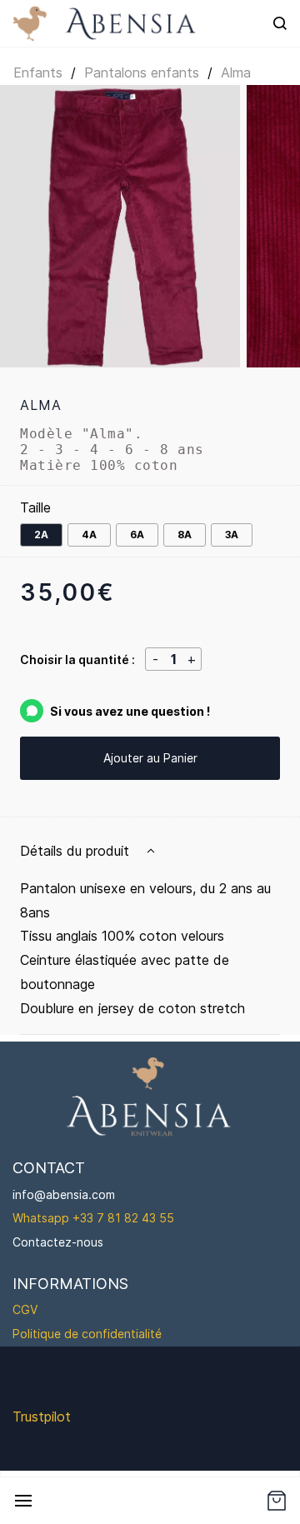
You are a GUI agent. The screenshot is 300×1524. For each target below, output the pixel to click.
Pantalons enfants (141, 72)
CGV (25, 1309)
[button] (277, 1501)
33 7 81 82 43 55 (127, 1218)
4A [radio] (89, 534)
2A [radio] (41, 534)
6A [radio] (137, 534)
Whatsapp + (46, 1218)
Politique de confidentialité (87, 1334)
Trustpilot (41, 1416)
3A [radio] (231, 534)
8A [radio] (185, 534)
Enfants (37, 72)
